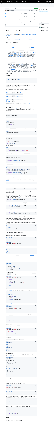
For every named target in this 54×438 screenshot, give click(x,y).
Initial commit (20, 22)
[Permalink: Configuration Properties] (5, 257)
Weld (7, 92)
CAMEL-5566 (32, 68)
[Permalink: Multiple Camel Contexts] (5, 234)
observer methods (20, 197)
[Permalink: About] (5, 37)
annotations (15, 354)
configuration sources (19, 56)
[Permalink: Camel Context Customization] (5, 272)
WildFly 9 (7, 96)
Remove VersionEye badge (12, 10)
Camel (17, 34)
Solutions (8, 1)
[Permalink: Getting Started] (5, 73)
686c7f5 (29, 10)
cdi (42, 11)
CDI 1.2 (21, 92)
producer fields (11, 303)
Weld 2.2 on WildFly (28, 103)
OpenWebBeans (8, 93)
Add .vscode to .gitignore (22, 19)
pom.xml (7, 25)
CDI (6, 34)
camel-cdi (8, 3)
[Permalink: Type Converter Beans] (5, 221)
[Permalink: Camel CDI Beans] (5, 337)
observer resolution (29, 203)
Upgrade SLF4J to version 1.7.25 (22, 25)
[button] (35, 78)
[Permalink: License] (5, 417)
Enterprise (22, 1)
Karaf (7, 100)
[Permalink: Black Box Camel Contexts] (5, 378)
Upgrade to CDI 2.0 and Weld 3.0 (23, 16)
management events (15, 195)
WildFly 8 (7, 95)
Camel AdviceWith (31, 65)
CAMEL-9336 (21, 64)
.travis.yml (7, 21)
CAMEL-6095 (14, 53)
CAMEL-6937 (19, 53)
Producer (7, 290)
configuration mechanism (19, 54)
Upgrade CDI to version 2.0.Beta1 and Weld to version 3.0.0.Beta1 (26, 13)
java (44, 11)
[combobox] (29, 8)
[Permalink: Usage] (5, 105)
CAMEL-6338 (34, 52)
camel (40, 11)
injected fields (20, 246)
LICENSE (7, 22)
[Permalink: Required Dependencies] (5, 83)
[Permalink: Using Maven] (5, 75)
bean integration (10, 355)
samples (7, 16)
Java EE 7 (18, 95)
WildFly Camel (8, 99)
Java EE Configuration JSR (14, 61)
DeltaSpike (14, 50)
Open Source (17, 1)
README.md (7, 24)
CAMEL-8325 (13, 65)
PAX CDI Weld (8, 101)
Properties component (11, 55)
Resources (12, 1)
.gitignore (7, 19)
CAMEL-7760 (21, 49)
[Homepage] (1, 1)
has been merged (17, 39)
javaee (46, 11)
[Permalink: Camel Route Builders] (5, 324)
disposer (11, 290)
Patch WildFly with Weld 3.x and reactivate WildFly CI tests (26, 21)
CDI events (17, 108)
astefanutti (4, 3)
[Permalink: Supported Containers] (5, 87)
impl (6, 13)
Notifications (42, 3)
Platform (4, 1)
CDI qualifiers (32, 255)
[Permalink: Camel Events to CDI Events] (5, 194)
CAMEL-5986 (21, 57)
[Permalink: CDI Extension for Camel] (5, 30)
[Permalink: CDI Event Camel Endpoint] (5, 107)
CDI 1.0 (13, 47)
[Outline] (37, 28)
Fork (47, 3)
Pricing (26, 1)
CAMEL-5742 (13, 69)
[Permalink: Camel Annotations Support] (5, 353)
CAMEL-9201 (30, 39)
